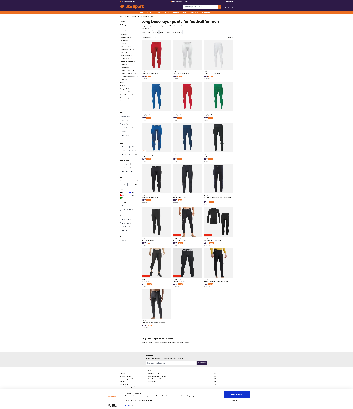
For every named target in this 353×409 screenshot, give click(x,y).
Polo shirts (125, 31)
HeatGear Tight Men (179, 239)
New (184, 12)
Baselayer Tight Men (179, 196)
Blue (133, 192)
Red (123, 195)
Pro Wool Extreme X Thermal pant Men (216, 280)
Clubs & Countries (127, 95)
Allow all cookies (236, 394)
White (133, 195)
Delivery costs (124, 384)
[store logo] (132, 7)
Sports (166, 12)
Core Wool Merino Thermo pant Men (153, 322)
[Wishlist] (228, 7)
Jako (123, 120)
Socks (124, 40)
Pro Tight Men (146, 280)
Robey (162, 32)
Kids (158, 12)
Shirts (124, 28)
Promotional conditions (155, 379)
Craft (123, 124)
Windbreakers (126, 55)
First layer (125, 164)
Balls (122, 83)
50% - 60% (125, 231)
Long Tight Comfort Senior (212, 73)
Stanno (155, 32)
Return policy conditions (127, 379)
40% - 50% (125, 219)
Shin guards (125, 89)
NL (215, 373)
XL (132, 151)
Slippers (123, 104)
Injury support (125, 107)
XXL (123, 154)
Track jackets (126, 46)
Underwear (125, 168)
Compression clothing (130, 77)
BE (215, 376)
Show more (145, 28)
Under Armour (126, 128)
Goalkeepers (125, 98)
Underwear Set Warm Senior (213, 239)
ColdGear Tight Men (179, 280)
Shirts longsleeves (129, 74)
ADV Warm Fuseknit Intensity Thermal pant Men (217, 197)
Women (150, 12)
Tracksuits (125, 52)
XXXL (133, 154)
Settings (127, 405)
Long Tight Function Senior (150, 73)
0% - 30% (125, 227)
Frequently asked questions (128, 387)
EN (215, 384)
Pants (151, 16)
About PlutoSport (153, 373)
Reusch (124, 135)
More (121, 139)
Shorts (124, 34)
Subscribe (202, 363)
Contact (122, 373)
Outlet (124, 240)
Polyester (125, 206)
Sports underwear (143, 16)
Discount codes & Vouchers (157, 376)
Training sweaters (128, 49)
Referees (124, 101)
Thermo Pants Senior (148, 239)
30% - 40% (125, 223)
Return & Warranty (125, 376)
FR (215, 379)
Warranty (122, 381)
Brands (176, 12)
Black (123, 192)
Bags (123, 86)
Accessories (125, 92)
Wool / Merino (126, 210)
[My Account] (225, 7)
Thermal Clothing (127, 171)
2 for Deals (194, 12)
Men (141, 12)
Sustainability (152, 381)
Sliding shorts (126, 37)
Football (126, 16)
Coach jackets (127, 58)
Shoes (123, 80)
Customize (235, 400)
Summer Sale (206, 12)
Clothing (133, 16)
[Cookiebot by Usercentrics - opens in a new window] (113, 405)
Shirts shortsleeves (129, 70)
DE (215, 381)
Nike (123, 132)
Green (124, 198)
